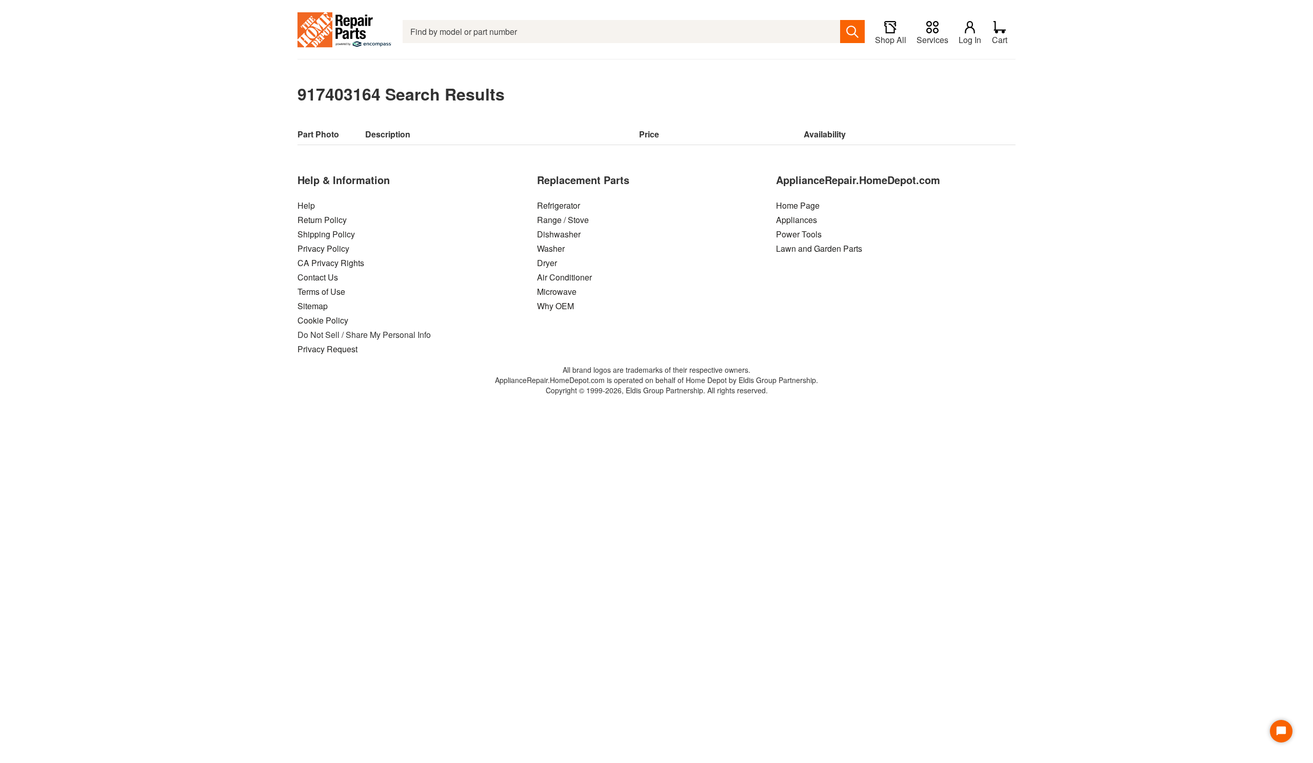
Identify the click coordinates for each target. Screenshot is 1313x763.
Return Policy (322, 220)
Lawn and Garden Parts (819, 248)
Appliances (796, 220)
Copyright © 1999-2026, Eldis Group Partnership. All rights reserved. (657, 390)
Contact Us (317, 277)
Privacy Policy (323, 248)
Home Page (798, 205)
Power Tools (799, 234)
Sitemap (312, 306)
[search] (852, 31)
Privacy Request (327, 349)
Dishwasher (559, 234)
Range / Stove (563, 220)
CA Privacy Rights (330, 263)
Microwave (556, 291)
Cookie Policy (322, 320)
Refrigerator (558, 205)
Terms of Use (321, 291)
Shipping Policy (326, 234)
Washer (551, 248)
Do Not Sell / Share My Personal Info (364, 334)
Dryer (547, 263)
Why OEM (555, 306)
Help (306, 205)
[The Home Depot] (344, 31)
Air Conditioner (564, 277)
